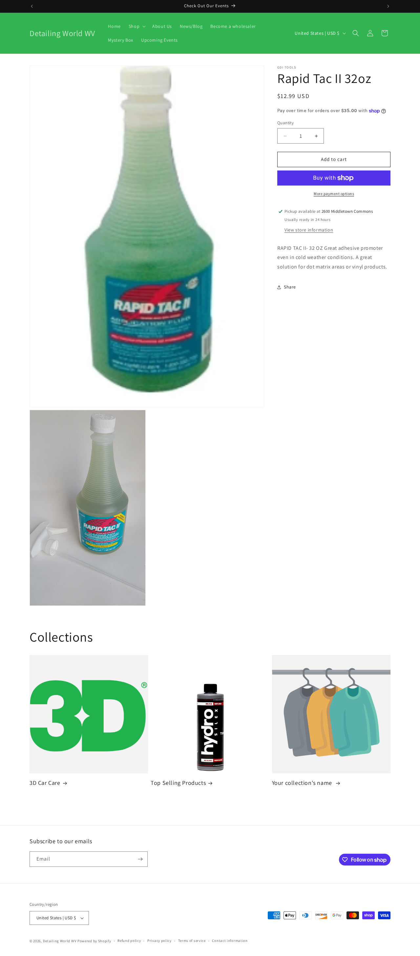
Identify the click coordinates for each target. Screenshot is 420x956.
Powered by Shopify (94, 941)
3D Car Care (45, 783)
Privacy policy (159, 940)
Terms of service (192, 940)
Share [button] (290, 287)
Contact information (229, 940)
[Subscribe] (140, 859)
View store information (308, 230)
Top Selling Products (178, 783)
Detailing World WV (60, 941)
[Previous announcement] (32, 6)
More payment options (334, 193)
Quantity (285, 123)
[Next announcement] (388, 6)
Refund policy (129, 940)
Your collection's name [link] (303, 783)
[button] (136, 26)
